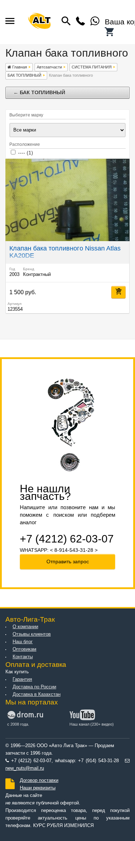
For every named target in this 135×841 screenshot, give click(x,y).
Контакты (23, 656)
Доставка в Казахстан (36, 694)
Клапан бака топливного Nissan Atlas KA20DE (65, 252)
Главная (19, 67)
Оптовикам (24, 649)
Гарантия (22, 679)
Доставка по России (34, 686)
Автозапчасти (49, 67)
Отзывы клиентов (32, 634)
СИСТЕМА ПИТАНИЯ (92, 67)
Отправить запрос (67, 561)
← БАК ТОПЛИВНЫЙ (39, 92)
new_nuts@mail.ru (24, 768)
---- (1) (25, 153)
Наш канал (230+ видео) (91, 724)
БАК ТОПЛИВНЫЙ (24, 75)
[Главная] (39, 22)
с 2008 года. (18, 724)
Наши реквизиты (37, 787)
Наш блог (23, 641)
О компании (25, 626)
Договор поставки (39, 780)
